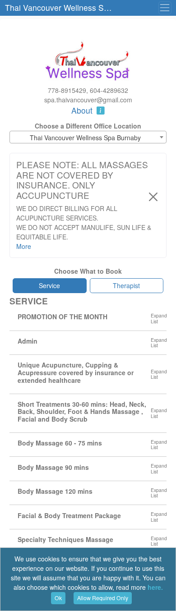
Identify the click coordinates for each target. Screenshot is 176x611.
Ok (58, 598)
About (83, 110)
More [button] (23, 246)
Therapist (126, 285)
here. (155, 587)
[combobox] (88, 137)
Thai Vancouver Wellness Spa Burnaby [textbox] (85, 137)
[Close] (153, 196)
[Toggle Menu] (164, 7)
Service (49, 285)
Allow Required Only (102, 598)
